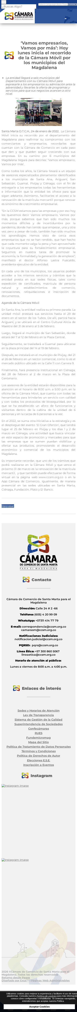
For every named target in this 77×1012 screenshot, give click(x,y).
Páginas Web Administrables (50, 980)
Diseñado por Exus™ (15, 980)
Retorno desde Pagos (16, 977)
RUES (38, 733)
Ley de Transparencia (38, 715)
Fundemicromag (38, 737)
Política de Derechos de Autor (38, 755)
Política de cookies (46, 996)
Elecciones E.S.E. (38, 760)
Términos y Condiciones (39, 751)
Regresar (8, 506)
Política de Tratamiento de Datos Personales (39, 746)
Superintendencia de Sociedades (38, 724)
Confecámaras (38, 728)
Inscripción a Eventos (38, 765)
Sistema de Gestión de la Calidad (38, 719)
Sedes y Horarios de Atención (39, 710)
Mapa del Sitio (38, 742)
